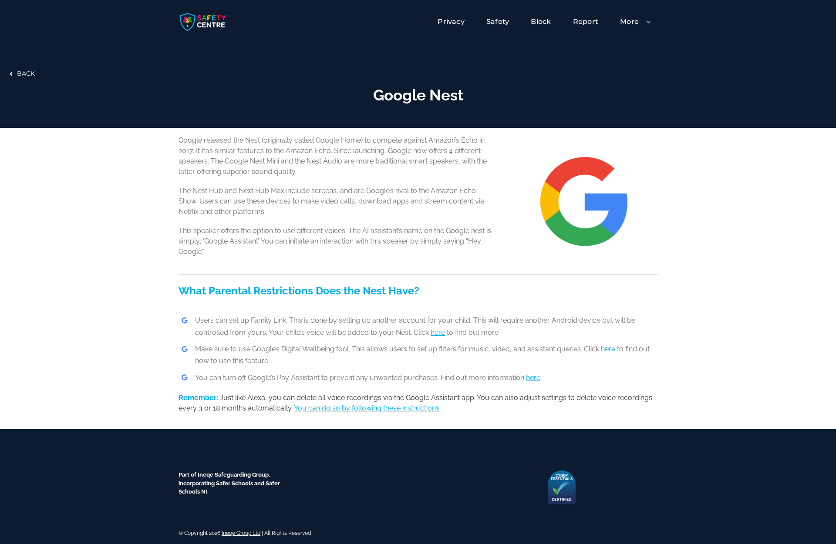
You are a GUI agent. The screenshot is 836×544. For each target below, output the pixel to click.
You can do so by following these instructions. (367, 408)
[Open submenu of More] (651, 22)
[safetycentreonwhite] (203, 14)
